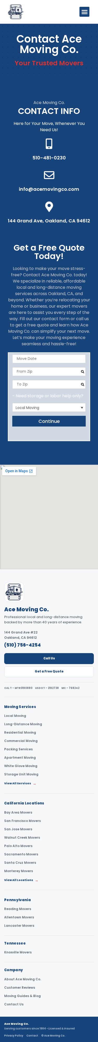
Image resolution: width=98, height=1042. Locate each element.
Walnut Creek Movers (22, 838)
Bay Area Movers (18, 812)
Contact (32, 1035)
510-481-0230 (49, 157)
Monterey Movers (18, 871)
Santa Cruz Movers (20, 863)
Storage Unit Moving (21, 774)
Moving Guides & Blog (22, 996)
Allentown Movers (19, 917)
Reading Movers (17, 909)
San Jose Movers (18, 829)
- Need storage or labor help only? (47, 396)
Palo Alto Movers (18, 846)
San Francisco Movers (22, 821)
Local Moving (15, 716)
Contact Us (14, 1004)
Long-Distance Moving (23, 724)
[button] (84, 12)
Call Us (49, 658)
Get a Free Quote (49, 671)
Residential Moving (20, 732)
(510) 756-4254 (22, 645)
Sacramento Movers (21, 854)
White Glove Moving (20, 766)
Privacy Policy (13, 1035)
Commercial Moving (21, 741)
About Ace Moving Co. (22, 979)
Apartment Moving (20, 758)
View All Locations (21, 880)
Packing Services (18, 749)
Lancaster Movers (19, 926)
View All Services (20, 783)
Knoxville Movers (18, 952)
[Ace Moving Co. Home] (14, 592)
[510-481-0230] (49, 144)
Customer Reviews (19, 988)
